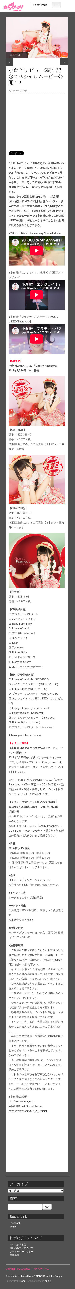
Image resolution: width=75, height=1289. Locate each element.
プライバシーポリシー (22, 1251)
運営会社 (14, 1255)
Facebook (15, 1223)
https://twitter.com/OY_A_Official (28, 1110)
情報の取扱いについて (22, 1248)
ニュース (15, 54)
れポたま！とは (18, 1244)
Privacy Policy (13, 1281)
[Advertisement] (37, 120)
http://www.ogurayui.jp (21, 1101)
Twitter (13, 1226)
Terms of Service (35, 1281)
